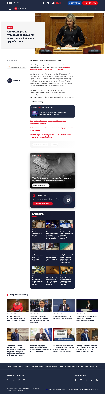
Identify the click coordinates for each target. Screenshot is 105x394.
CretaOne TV (22, 8)
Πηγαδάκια (35, 366)
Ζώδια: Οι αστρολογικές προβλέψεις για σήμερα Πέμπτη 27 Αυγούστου (54, 113)
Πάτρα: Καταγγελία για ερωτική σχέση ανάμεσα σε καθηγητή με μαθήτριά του (38, 257)
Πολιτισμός (48, 366)
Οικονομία (27, 366)
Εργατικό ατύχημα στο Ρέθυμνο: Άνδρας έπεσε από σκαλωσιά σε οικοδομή (37, 281)
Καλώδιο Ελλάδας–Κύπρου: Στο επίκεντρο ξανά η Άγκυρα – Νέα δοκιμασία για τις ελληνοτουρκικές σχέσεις (63, 348)
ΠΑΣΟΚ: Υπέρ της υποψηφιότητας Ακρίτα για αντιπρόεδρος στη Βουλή (16, 318)
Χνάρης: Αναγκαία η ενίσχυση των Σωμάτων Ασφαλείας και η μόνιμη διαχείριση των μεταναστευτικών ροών (86, 348)
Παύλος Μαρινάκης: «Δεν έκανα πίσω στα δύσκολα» (62, 317)
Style (77, 366)
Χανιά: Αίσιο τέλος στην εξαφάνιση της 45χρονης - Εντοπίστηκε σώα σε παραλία (66, 235)
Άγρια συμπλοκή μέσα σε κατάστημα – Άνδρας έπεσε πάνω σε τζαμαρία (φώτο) (52, 257)
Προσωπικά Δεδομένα (25, 388)
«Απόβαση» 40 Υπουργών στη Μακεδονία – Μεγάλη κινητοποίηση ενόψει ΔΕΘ (86, 318)
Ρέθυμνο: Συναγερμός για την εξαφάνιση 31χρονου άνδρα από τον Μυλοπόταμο (52, 235)
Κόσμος (41, 366)
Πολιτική (10, 27)
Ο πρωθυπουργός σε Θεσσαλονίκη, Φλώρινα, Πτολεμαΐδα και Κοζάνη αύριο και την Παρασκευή (40, 348)
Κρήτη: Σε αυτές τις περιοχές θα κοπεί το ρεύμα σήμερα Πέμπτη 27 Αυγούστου (66, 281)
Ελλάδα (15, 366)
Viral (73, 366)
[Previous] (34, 171)
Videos (92, 366)
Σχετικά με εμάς (11, 390)
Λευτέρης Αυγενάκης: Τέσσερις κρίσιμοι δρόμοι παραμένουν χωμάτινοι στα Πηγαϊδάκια (39, 319)
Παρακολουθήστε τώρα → (42, 203)
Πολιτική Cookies (12, 388)
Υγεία (81, 366)
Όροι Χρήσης (36, 388)
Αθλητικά (54, 366)
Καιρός (87, 366)
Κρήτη (10, 366)
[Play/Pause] (52, 171)
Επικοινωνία (21, 390)
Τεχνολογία (68, 366)
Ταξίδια (61, 366)
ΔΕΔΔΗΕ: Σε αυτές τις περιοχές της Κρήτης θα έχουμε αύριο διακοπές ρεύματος (52, 281)
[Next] (71, 171)
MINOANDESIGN (93, 389)
